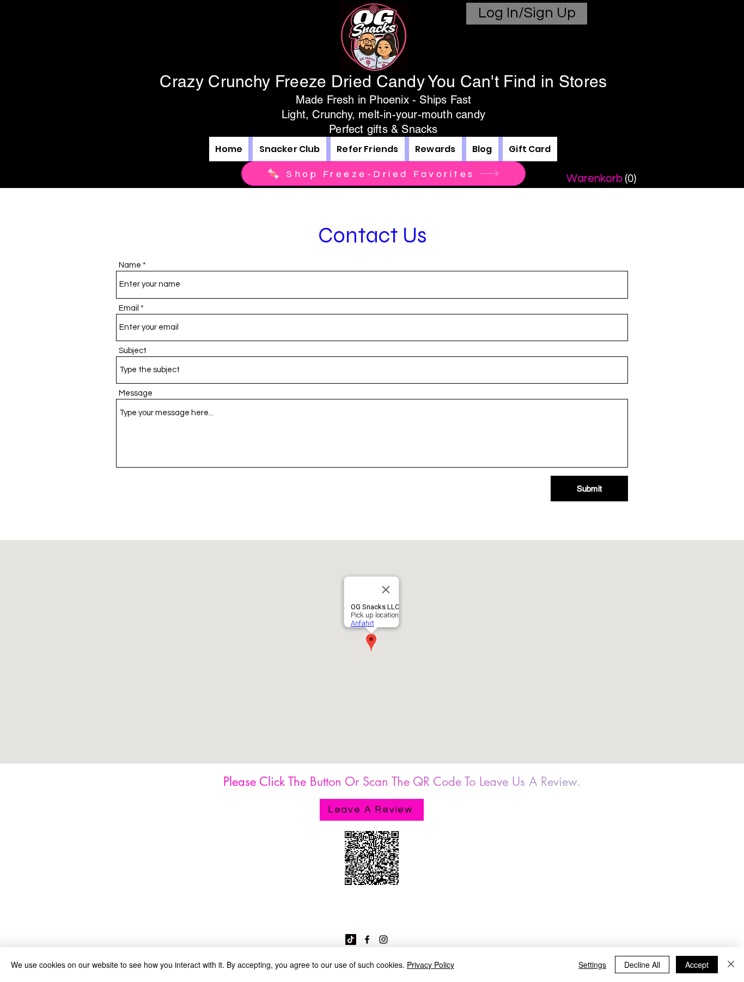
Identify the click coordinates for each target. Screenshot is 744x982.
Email (129, 308)
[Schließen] (730, 964)
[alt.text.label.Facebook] (367, 939)
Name (130, 265)
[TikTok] (350, 939)
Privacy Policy (430, 964)
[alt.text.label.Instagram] (383, 939)
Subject (133, 351)
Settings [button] (592, 964)
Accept (697, 964)
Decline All (642, 964)
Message (136, 393)
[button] (597, 178)
